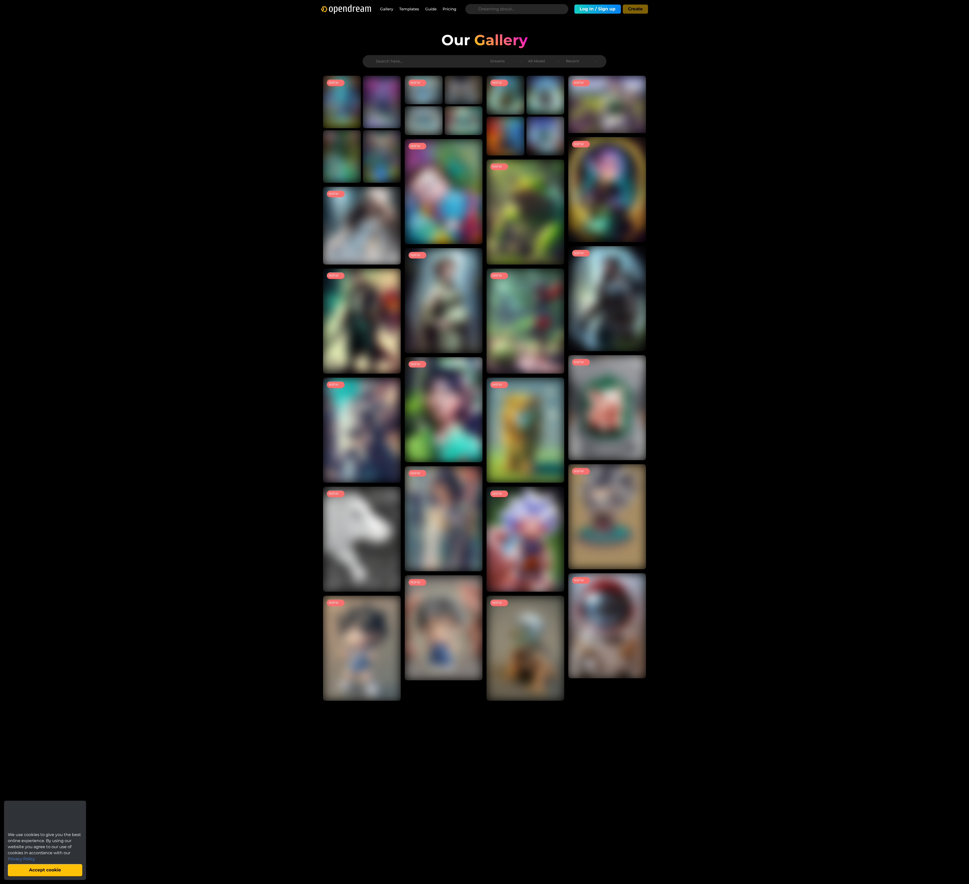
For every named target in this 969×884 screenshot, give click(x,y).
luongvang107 (348, 176)
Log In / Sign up (597, 8)
